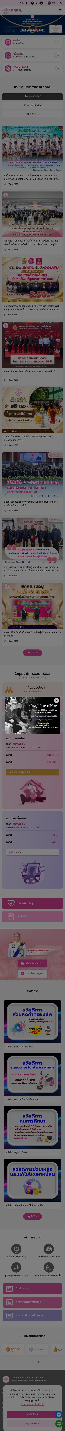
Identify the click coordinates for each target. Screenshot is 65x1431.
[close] (56, 700)
